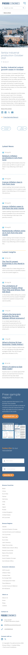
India (3, 501)
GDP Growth (6, 570)
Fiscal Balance (6, 583)
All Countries (6, 517)
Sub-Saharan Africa (7, 561)
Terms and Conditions (9, 647)
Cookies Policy (16, 645)
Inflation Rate (6, 572)
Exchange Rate (6, 578)
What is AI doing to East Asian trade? (12, 368)
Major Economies (7, 545)
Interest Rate (6, 575)
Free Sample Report (10, 117)
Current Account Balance (9, 586)
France (4, 496)
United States (6, 515)
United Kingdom (7, 512)
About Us (5, 598)
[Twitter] (5, 639)
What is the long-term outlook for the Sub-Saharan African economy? (13, 316)
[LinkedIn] (2, 639)
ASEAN (4, 526)
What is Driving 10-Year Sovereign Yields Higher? (12, 343)
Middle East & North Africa (10, 547)
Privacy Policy (6, 645)
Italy (3, 504)
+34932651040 (8, 629)
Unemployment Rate (8, 580)
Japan (4, 507)
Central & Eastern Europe (9, 529)
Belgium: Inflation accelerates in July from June (12, 158)
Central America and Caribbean (11, 532)
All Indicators (6, 588)
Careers (4, 605)
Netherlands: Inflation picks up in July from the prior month (13, 233)
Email (4, 465)
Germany (5, 499)
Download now (9, 416)
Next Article (22, 128)
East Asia (5, 537)
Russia (4, 509)
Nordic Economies (7, 550)
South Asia (5, 555)
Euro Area (5, 493)
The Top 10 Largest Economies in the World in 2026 (13, 264)
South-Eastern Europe (9, 558)
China (4, 491)
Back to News (7, 12)
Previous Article (7, 128)
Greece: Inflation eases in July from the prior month (13, 207)
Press (3, 603)
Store (3, 600)
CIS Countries (6, 534)
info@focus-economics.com (12, 625)
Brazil (3, 488)
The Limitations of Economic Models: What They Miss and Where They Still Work (13, 289)
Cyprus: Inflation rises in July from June (12, 183)
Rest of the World (7, 553)
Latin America (6, 542)
